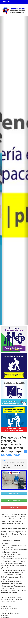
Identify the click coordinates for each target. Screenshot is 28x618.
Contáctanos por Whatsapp (14, 500)
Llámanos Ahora (14, 507)
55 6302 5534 (6, 2)
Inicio (4, 460)
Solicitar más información (14, 493)
